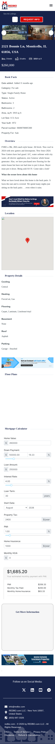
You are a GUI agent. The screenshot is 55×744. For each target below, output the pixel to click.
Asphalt (5, 336)
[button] (50, 5)
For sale (15, 88)
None (4, 324)
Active (12, 98)
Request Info (32, 19)
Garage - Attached (9, 349)
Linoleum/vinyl (24, 311)
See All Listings (9, 14)
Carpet (4, 311)
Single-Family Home (16, 93)
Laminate (12, 311)
